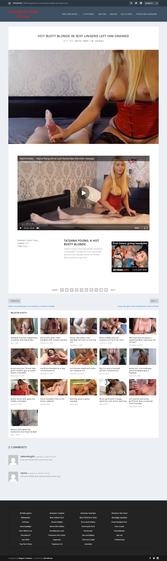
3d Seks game (25, 513)
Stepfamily (89, 14)
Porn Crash (119, 526)
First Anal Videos (88, 522)
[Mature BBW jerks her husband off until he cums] (113, 326)
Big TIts (78, 41)
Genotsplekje (25, 526)
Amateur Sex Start (119, 513)
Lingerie (85, 41)
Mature (102, 14)
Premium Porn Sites (57, 535)
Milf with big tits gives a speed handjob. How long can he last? (142, 340)
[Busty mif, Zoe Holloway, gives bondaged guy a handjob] (142, 356)
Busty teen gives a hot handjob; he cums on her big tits (83, 340)
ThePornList (119, 539)
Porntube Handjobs (146, 14)
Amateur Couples (57, 513)
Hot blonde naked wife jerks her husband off (83, 369)
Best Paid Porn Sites (88, 517)
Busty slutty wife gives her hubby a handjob (23, 400)
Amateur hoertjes (88, 513)
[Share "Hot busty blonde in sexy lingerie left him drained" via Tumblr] (76, 289)
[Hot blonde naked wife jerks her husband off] (83, 356)
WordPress (48, 558)
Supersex (57, 539)
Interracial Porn (88, 526)
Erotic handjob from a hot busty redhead (52, 400)
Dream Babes (57, 522)
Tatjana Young (32, 240)
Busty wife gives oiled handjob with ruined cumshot (53, 339)
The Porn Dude (88, 539)
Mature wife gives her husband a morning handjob (24, 430)
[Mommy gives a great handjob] (83, 387)
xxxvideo (88, 544)
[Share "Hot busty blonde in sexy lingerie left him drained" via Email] (101, 289)
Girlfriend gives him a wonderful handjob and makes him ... (46, 3)
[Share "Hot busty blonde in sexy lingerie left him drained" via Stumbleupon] (96, 289)
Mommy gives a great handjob (80, 400)
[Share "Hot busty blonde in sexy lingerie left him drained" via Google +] (71, 289)
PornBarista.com (57, 531)
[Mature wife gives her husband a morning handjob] (24, 418)
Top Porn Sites (25, 544)
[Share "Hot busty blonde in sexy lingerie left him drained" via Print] (106, 289)
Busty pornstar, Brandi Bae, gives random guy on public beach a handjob (23, 370)
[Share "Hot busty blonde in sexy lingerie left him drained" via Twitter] (66, 289)
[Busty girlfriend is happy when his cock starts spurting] (113, 387)
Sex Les (119, 535)
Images (113, 14)
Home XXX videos (57, 526)
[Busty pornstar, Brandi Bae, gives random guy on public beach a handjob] (24, 356)
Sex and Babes (88, 535)
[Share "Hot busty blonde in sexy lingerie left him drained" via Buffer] (91, 289)
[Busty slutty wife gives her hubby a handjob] (24, 387)
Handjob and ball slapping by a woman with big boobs (24, 339)
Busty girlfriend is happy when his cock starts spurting (113, 400)
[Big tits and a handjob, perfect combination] (113, 356)
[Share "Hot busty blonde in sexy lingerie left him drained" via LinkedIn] (86, 289)
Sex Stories (126, 14)
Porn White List (25, 531)
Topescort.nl (56, 544)
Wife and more (69, 14)
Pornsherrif (25, 535)
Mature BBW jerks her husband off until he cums (112, 339)
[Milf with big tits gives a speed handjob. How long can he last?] (142, 326)
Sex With (25, 539)
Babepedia (25, 517)
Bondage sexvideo (119, 517)
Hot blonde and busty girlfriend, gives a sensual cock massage (141, 401)
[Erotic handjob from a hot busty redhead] (53, 387)
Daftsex (25, 522)
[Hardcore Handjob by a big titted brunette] (53, 356)
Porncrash (88, 531)
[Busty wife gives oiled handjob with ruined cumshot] (53, 326)
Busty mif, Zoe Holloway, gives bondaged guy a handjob (140, 370)
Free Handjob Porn (119, 522)
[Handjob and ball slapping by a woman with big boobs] (24, 326)
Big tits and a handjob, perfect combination (110, 369)
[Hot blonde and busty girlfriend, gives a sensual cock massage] (142, 387)
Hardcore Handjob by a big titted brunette (52, 369)
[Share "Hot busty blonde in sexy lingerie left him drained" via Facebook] (62, 289)
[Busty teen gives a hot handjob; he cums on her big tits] (83, 326)
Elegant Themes (25, 558)
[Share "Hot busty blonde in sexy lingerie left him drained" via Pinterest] (81, 289)
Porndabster (119, 531)
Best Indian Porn (57, 517)
